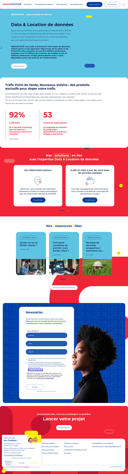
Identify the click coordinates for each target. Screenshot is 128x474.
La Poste (26, 466)
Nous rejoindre (112, 4)
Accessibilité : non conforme (102, 443)
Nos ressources (62, 4)
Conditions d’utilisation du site (75, 450)
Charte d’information (50, 453)
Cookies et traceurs (71, 443)
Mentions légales (48, 443)
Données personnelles (50, 446)
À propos (67, 453)
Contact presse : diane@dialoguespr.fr (106, 446)
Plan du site (68, 446)
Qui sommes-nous (76, 4)
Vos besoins (28, 4)
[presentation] (121, 185)
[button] (61, 210)
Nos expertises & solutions (44, 4)
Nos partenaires (48, 450)
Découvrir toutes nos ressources (64, 287)
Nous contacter (94, 4)
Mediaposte (17, 14)
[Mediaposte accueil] (12, 4)
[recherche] (123, 4)
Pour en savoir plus (35, 370)
